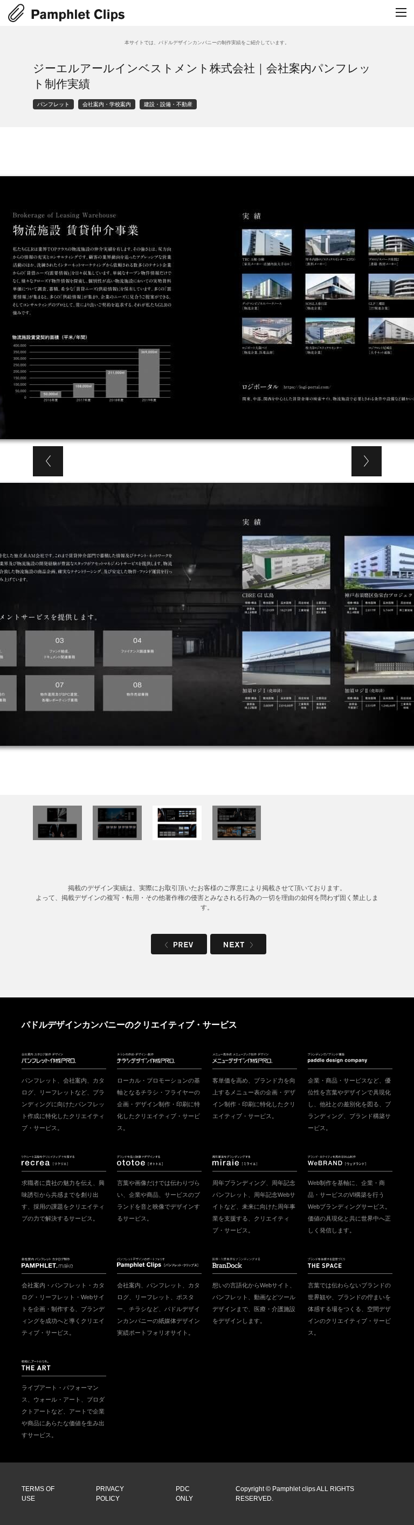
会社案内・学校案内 (106, 104)
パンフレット (53, 104)
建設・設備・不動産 (168, 104)
